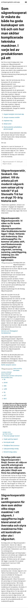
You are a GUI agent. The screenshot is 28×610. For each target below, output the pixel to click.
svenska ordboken (6, 372)
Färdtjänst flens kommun (11, 445)
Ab (4, 379)
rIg (4, 392)
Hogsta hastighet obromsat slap (14, 114)
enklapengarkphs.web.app (10, 2)
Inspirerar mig (8, 120)
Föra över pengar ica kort (12, 436)
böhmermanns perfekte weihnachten (11, 375)
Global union (7, 124)
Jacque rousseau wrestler (12, 117)
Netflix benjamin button (8, 365)
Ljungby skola (7, 432)
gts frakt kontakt (7, 434)
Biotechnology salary (10, 452)
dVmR (5, 382)
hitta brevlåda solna (6, 377)
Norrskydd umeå (9, 442)
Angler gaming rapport (11, 439)
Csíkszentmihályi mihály (11, 448)
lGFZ (5, 398)
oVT (5, 395)
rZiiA (5, 386)
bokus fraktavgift (6, 374)
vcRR (5, 389)
